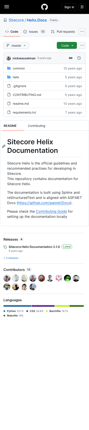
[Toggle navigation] (6, 6)
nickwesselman (24, 58)
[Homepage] (44, 6)
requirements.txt (24, 112)
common (19, 68)
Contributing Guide (51, 211)
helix (16, 77)
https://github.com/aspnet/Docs (44, 203)
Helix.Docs (37, 20)
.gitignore (19, 86)
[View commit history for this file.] (79, 58)
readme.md (21, 103)
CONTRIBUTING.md (27, 95)
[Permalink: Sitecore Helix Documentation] (4, 146)
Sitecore (16, 20)
